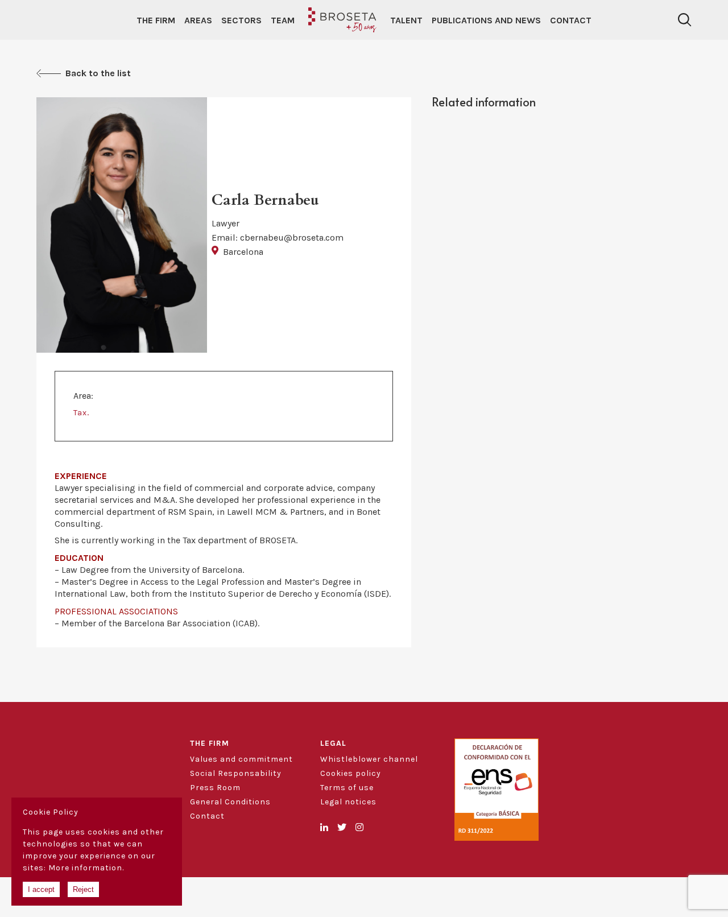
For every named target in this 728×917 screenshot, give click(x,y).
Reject (83, 889)
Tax (80, 413)
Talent (406, 20)
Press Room (215, 787)
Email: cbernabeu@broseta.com (278, 237)
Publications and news (486, 20)
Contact (571, 20)
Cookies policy (350, 773)
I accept (41, 889)
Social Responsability (236, 773)
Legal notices (348, 802)
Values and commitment (241, 759)
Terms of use (347, 787)
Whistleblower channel (369, 759)
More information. (86, 868)
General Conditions (230, 802)
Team (283, 20)
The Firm (155, 20)
